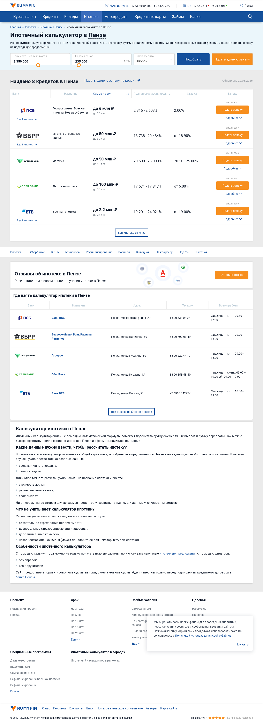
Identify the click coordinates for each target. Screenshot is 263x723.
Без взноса (72, 252)
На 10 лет (77, 621)
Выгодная (143, 252)
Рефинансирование (99, 252)
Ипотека (91, 16)
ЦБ (189, 6)
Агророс (57, 355)
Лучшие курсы (119, 6)
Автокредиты (116, 16)
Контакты (76, 708)
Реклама (59, 708)
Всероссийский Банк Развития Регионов (72, 336)
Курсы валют (24, 16)
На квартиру (164, 252)
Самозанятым (141, 608)
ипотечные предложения (178, 553)
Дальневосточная (22, 660)
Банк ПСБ (58, 317)
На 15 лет (77, 627)
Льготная (201, 252)
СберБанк (58, 374)
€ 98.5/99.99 (162, 6)
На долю (198, 615)
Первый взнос (84, 56)
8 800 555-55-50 (180, 374)
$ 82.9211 (200, 6)
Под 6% (183, 252)
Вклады (71, 16)
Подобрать (193, 59)
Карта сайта (169, 708)
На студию (199, 608)
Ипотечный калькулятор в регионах (95, 660)
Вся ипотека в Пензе (131, 232)
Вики (89, 708)
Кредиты (50, 16)
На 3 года (77, 608)
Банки (195, 16)
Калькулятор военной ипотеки (152, 615)
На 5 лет (76, 615)
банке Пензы (25, 577)
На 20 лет (77, 633)
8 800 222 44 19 (180, 355)
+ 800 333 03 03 (180, 318)
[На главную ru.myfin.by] (23, 708)
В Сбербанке (36, 252)
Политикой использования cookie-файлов (203, 635)
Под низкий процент (24, 608)
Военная (124, 252)
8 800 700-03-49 (180, 337)
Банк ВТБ (58, 393)
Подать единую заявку (232, 59)
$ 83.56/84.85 (141, 6)
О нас (46, 708)
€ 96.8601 (218, 6)
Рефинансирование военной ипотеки (35, 679)
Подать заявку (233, 109)
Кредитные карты (150, 16)
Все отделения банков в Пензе (131, 412)
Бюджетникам (20, 666)
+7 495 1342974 (180, 393)
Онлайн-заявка (142, 631)
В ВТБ (55, 252)
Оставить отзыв (232, 275)
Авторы (151, 708)
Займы (178, 16)
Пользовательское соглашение (120, 708)
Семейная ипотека (22, 673)
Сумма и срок (102, 93)
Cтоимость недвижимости (30, 56)
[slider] (38, 65)
